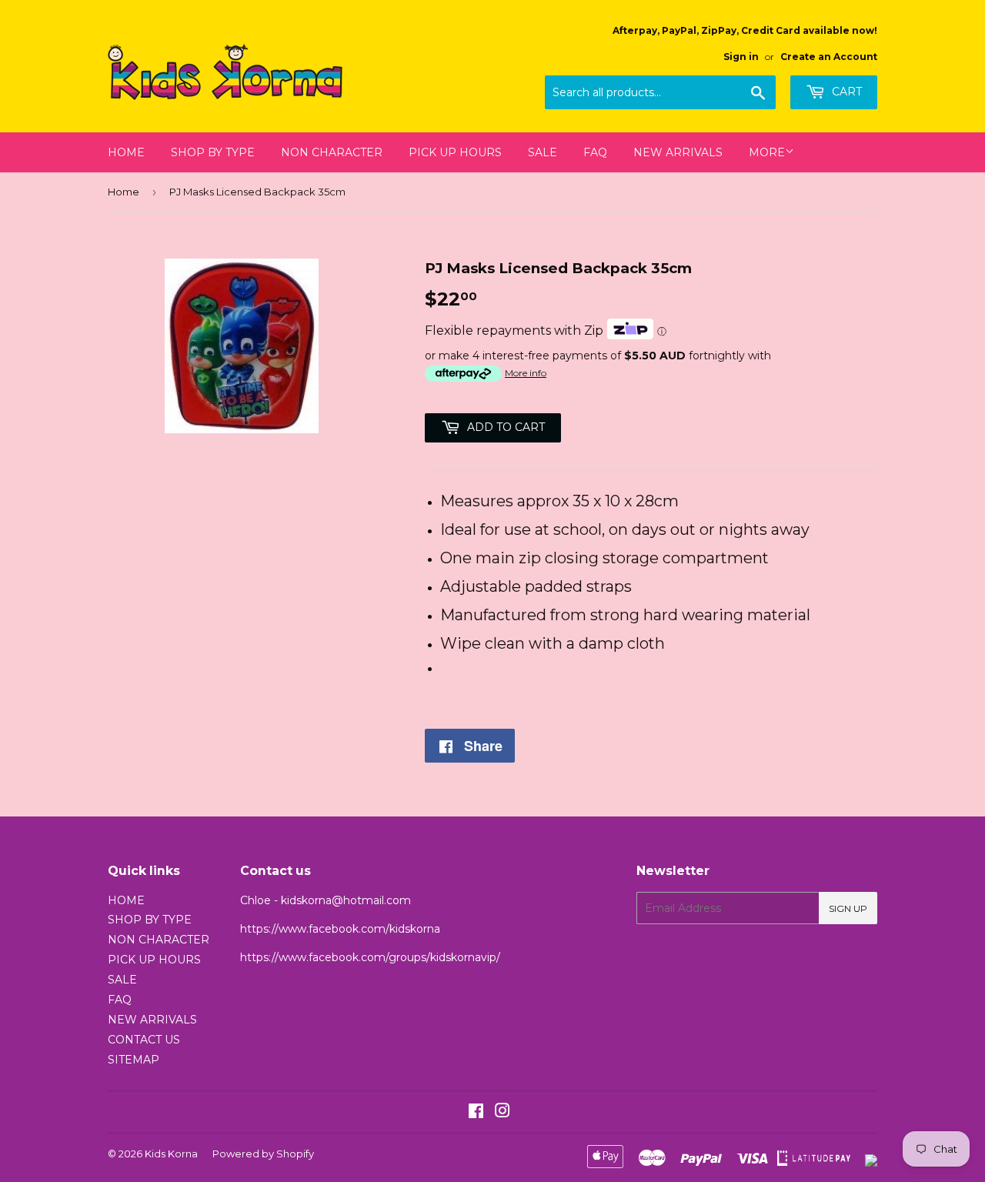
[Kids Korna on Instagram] (502, 1113)
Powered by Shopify (263, 1153)
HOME (126, 152)
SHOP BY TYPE (213, 152)
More (767, 152)
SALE (542, 152)
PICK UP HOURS (455, 152)
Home (123, 191)
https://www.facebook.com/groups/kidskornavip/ (370, 957)
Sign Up (848, 908)
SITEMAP (133, 1060)
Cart (845, 91)
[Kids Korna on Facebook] (476, 1113)
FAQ (595, 152)
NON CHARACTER (331, 152)
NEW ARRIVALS (678, 152)
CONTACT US (144, 1040)
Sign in (741, 56)
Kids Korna (171, 1153)
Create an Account (828, 56)
